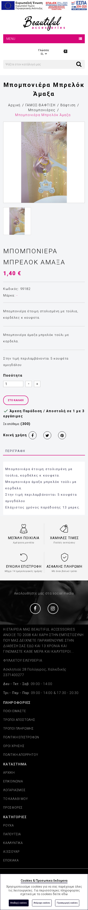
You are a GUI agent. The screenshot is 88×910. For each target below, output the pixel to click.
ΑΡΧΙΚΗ (9, 772)
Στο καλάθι (16, 400)
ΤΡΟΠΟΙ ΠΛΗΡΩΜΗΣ (18, 728)
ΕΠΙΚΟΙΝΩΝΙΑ (13, 781)
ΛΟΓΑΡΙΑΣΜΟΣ (14, 790)
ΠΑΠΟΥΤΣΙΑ (12, 834)
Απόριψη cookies (42, 902)
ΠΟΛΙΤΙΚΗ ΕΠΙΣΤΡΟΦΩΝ (21, 737)
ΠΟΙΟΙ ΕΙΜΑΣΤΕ (14, 711)
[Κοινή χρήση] (33, 435)
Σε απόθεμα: (11, 424)
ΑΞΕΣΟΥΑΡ (11, 851)
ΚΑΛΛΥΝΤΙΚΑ (13, 843)
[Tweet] (47, 435)
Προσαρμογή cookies (67, 902)
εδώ (65, 894)
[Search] (76, 61)
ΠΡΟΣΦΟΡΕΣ (13, 807)
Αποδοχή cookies (18, 902)
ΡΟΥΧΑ (8, 825)
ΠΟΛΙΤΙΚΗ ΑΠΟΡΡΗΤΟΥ (20, 754)
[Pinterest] (62, 435)
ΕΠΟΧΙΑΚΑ (11, 860)
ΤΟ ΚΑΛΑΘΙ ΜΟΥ (15, 799)
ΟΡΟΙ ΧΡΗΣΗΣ (14, 746)
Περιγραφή (15, 451)
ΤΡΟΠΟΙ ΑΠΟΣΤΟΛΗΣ (19, 719)
